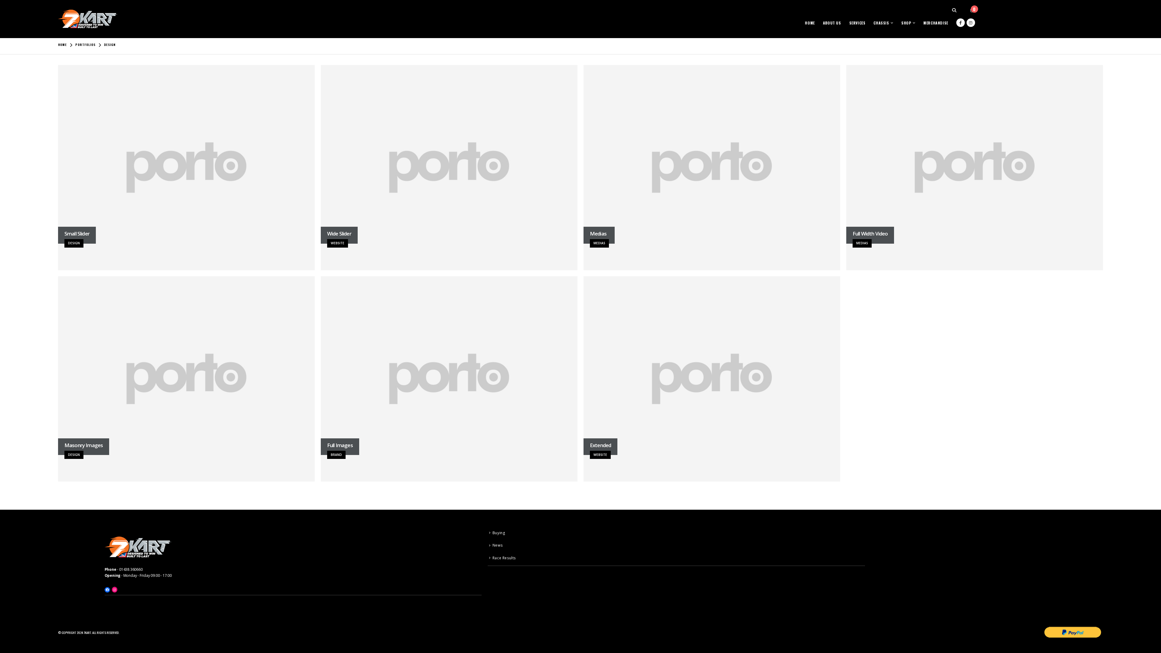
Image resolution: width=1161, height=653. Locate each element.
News (497, 545)
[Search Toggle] (954, 10)
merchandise (935, 22)
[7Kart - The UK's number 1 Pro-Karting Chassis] (88, 19)
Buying (499, 532)
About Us (832, 22)
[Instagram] (971, 22)
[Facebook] (960, 22)
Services (857, 22)
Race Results (504, 557)
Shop (906, 22)
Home (810, 22)
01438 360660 (131, 569)
